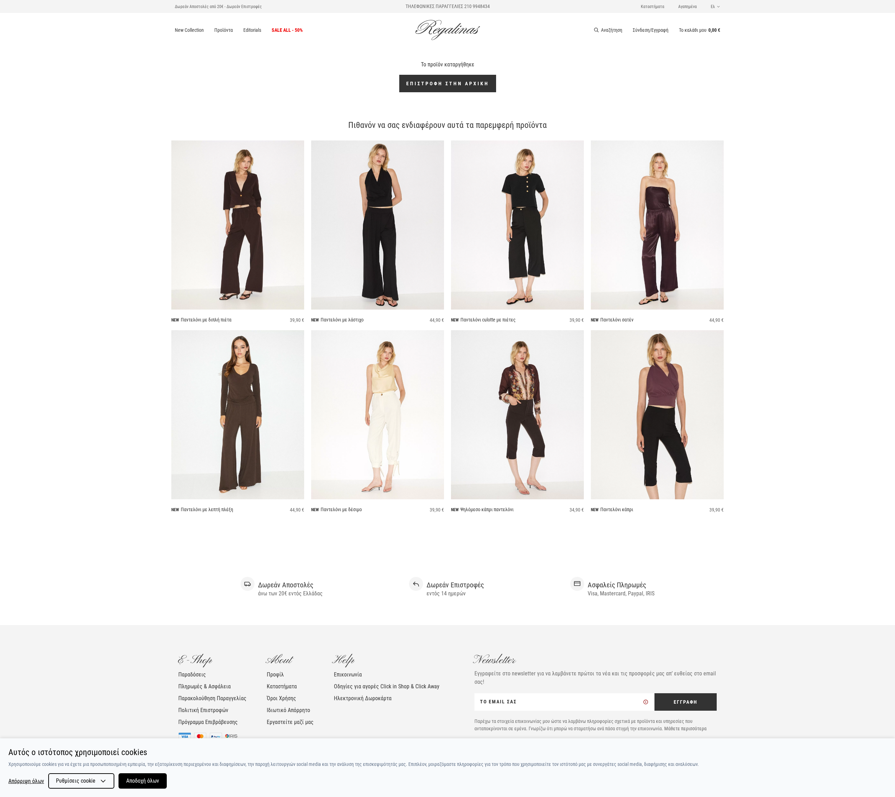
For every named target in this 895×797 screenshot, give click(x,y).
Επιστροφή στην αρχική (447, 83)
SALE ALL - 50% (287, 30)
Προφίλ (275, 674)
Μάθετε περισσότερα (685, 728)
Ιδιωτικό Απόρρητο (288, 710)
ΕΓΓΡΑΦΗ (685, 702)
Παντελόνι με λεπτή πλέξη (207, 509)
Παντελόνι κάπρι (616, 509)
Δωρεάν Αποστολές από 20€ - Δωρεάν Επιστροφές (218, 6)
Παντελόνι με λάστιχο (342, 320)
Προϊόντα (223, 30)
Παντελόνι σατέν (616, 320)
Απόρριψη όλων (26, 781)
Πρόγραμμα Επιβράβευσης (208, 722)
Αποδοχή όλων (142, 780)
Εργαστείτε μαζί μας (290, 722)
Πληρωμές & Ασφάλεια (204, 686)
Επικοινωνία (348, 674)
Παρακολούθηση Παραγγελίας (212, 698)
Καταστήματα (652, 6)
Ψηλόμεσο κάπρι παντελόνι (487, 509)
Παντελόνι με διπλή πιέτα (206, 320)
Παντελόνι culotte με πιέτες (488, 320)
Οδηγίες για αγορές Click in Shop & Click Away (386, 686)
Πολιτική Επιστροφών (203, 710)
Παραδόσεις (192, 674)
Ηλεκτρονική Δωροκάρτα (363, 698)
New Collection (189, 30)
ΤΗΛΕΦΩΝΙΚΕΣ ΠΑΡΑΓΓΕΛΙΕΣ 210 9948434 (448, 6)
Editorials (252, 30)
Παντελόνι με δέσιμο (341, 509)
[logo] (447, 30)
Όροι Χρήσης (281, 698)
